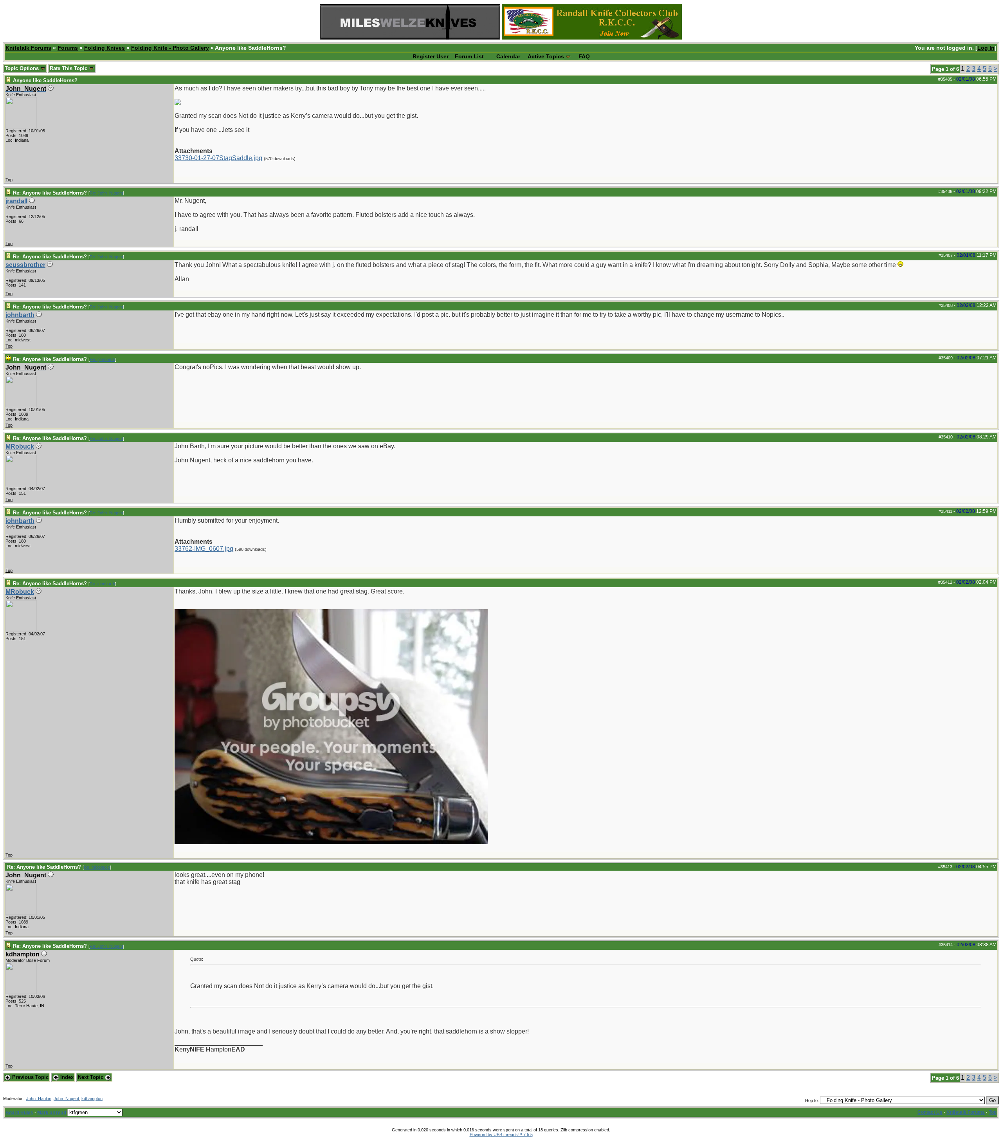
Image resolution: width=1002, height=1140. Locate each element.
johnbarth (19, 315)
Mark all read (51, 1112)
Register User (431, 56)
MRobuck (19, 446)
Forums (68, 48)
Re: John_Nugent (106, 193)
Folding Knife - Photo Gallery (170, 48)
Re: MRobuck (97, 867)
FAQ (584, 56)
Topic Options (22, 68)
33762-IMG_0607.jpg (204, 548)
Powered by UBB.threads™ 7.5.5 (501, 1134)
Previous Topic (30, 1077)
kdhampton (92, 1098)
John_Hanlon (38, 1098)
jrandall (16, 201)
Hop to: (812, 1100)
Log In (986, 48)
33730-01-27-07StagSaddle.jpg (218, 158)
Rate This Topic (69, 68)
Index (66, 1077)
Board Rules (19, 1112)
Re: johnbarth (102, 359)
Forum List (469, 56)
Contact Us (930, 1112)
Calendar (508, 56)
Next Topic (91, 1077)
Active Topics (546, 56)
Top (9, 179)
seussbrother (25, 265)
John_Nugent (66, 1098)
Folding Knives (104, 48)
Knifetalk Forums (28, 48)
